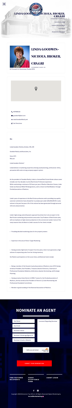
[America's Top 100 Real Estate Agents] (36, 9)
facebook (33, 391)
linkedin (38, 391)
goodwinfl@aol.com (19, 115)
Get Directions (17, 123)
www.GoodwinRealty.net (20, 119)
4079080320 (16, 112)
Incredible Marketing (35, 396)
